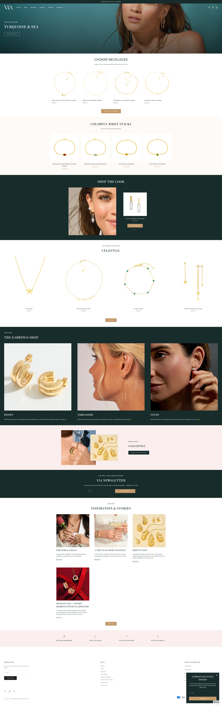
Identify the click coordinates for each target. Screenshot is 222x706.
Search (102, 666)
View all (111, 320)
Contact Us (104, 685)
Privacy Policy (104, 682)
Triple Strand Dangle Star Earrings (193, 308)
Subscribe (202, 698)
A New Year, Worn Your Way (110, 550)
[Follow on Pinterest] (14, 691)
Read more (59, 559)
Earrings (18, 7)
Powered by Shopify (23, 699)
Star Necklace (29, 308)
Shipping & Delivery (106, 677)
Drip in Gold (140, 550)
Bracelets (42, 7)
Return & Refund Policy (107, 679)
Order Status (104, 674)
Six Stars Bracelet (138, 308)
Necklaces (33, 7)
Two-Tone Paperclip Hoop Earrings (135, 218)
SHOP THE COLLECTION (139, 452)
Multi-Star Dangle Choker (83, 308)
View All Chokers (111, 111)
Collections (60, 7)
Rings (25, 7)
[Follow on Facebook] (5, 691)
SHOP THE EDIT (12, 34)
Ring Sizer (103, 671)
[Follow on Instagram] (9, 691)
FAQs (102, 668)
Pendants (50, 7)
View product (135, 225)
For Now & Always (66, 550)
